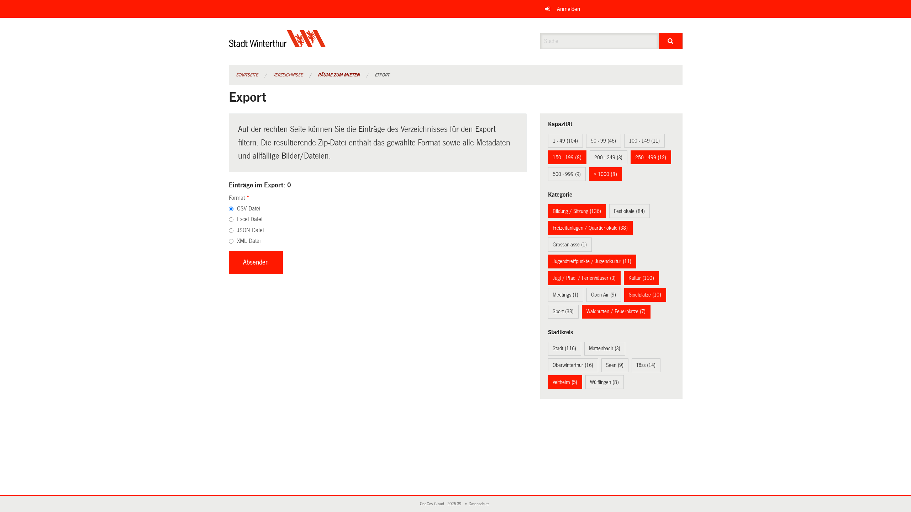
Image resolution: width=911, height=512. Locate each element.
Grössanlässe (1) (570, 244)
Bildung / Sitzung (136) (577, 211)
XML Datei (248, 241)
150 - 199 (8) (567, 157)
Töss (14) (645, 365)
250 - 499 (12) (650, 157)
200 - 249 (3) (608, 157)
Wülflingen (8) (604, 382)
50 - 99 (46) (603, 141)
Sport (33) (563, 311)
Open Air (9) (603, 295)
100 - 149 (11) (644, 141)
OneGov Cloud (433, 504)
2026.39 (454, 504)
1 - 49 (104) (565, 141)
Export (382, 75)
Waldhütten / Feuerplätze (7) (616, 311)
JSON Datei (250, 230)
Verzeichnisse (288, 75)
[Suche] (671, 41)
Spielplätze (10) (645, 295)
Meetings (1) (565, 295)
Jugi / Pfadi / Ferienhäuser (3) (584, 278)
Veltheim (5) (565, 382)
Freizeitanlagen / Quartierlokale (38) (590, 228)
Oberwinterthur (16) (573, 365)
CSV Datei (248, 209)
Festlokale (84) (629, 211)
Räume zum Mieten (339, 75)
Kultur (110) (641, 278)
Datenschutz (480, 504)
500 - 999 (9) (567, 174)
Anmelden (568, 9)
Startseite (247, 75)
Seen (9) (614, 365)
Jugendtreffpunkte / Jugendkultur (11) (592, 261)
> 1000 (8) (605, 174)
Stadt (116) (564, 348)
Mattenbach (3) (604, 348)
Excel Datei (249, 219)
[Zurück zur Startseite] (277, 44)
